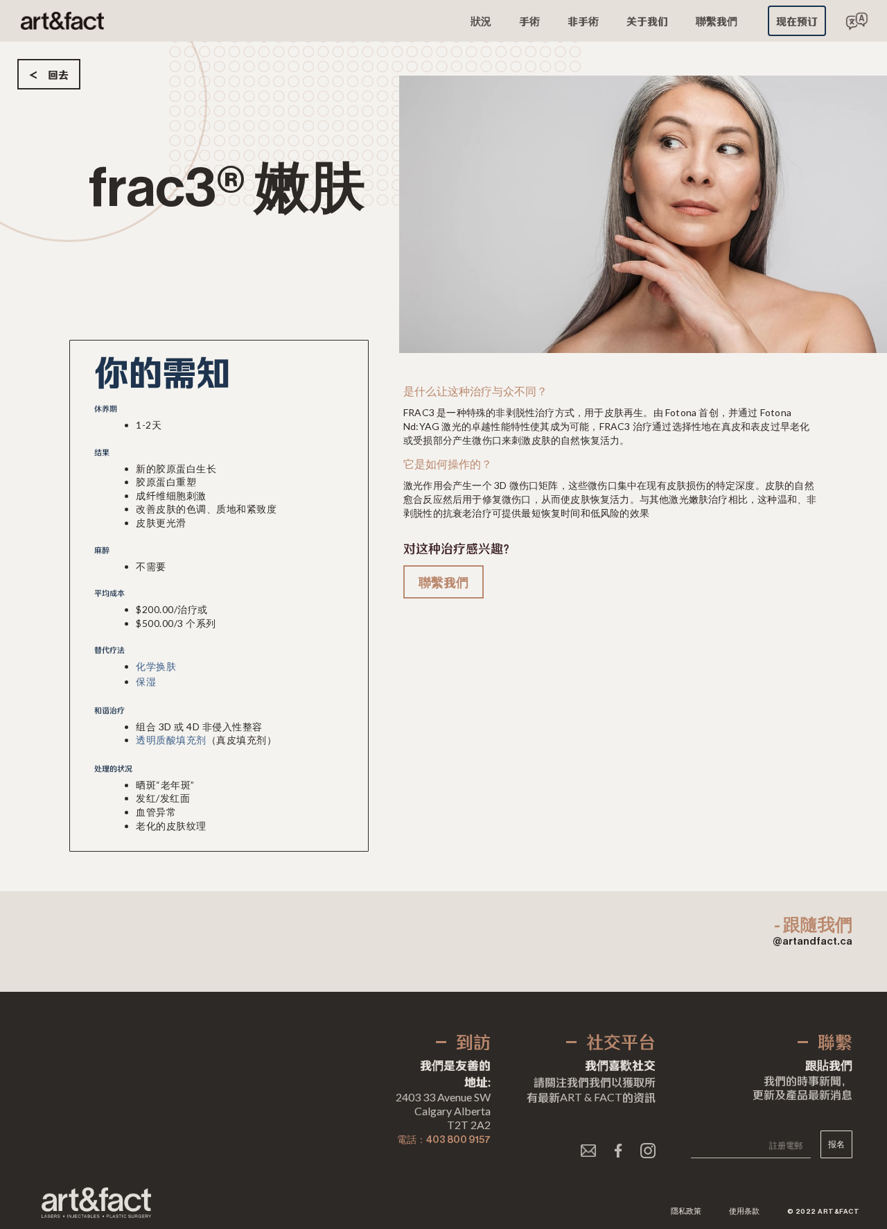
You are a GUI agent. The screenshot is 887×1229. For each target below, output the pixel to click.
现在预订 (797, 21)
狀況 (481, 21)
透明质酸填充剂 (171, 741)
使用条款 (744, 1211)
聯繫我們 (716, 21)
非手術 (583, 21)
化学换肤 (156, 667)
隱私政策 (686, 1211)
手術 (529, 21)
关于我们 (647, 21)
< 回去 (49, 74)
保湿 (146, 682)
